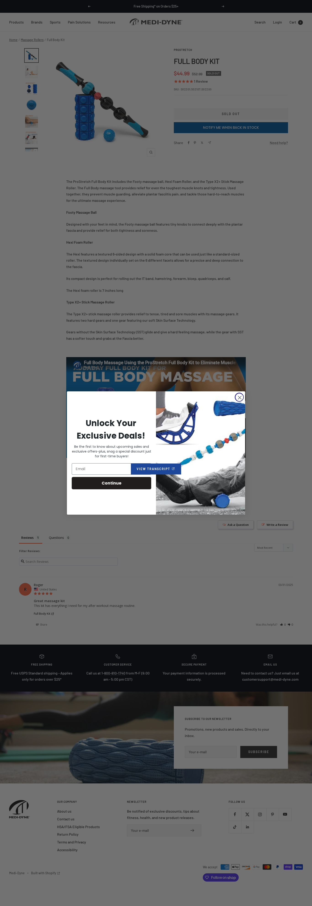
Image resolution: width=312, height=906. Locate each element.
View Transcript (159, 469)
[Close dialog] (239, 397)
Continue (112, 483)
